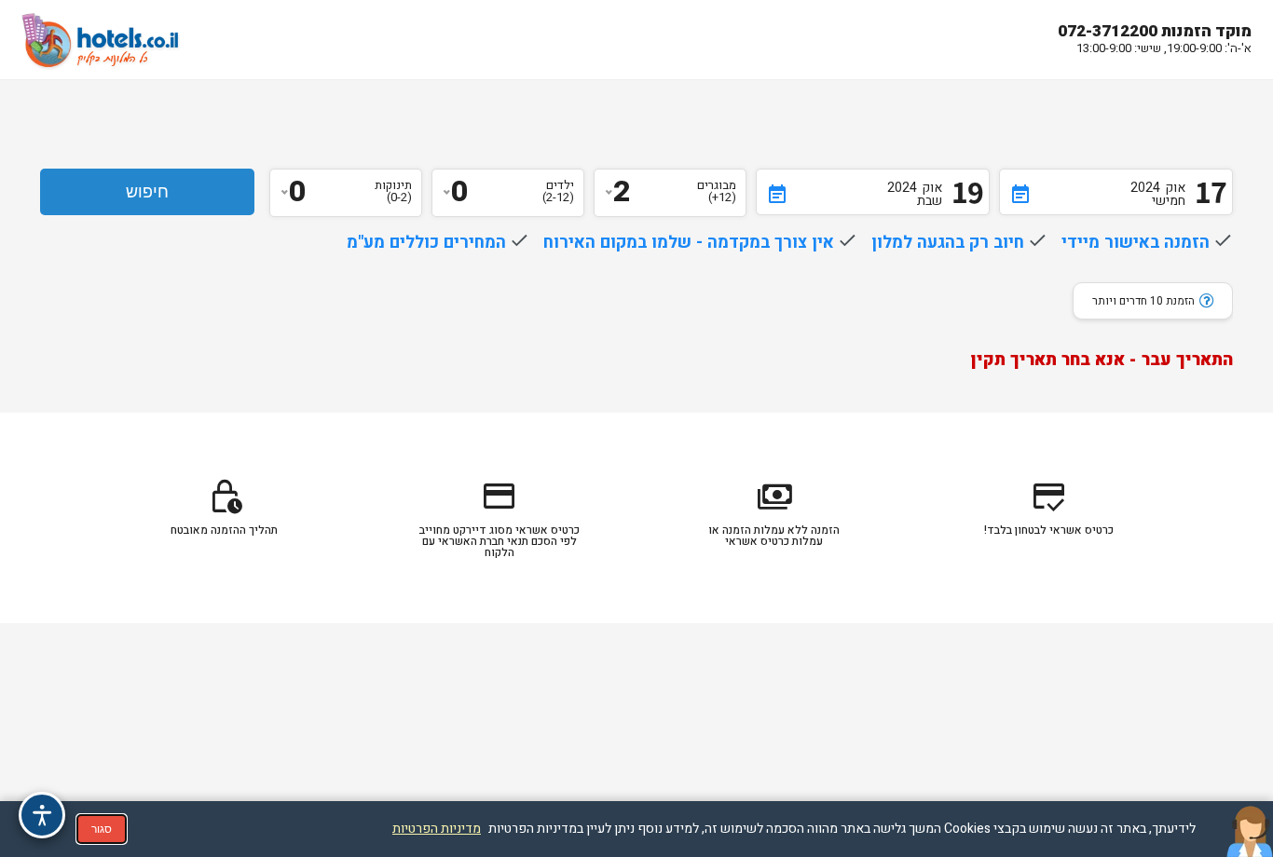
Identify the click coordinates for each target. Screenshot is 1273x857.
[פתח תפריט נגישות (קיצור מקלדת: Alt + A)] (42, 815)
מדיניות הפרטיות (436, 828)
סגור (101, 829)
